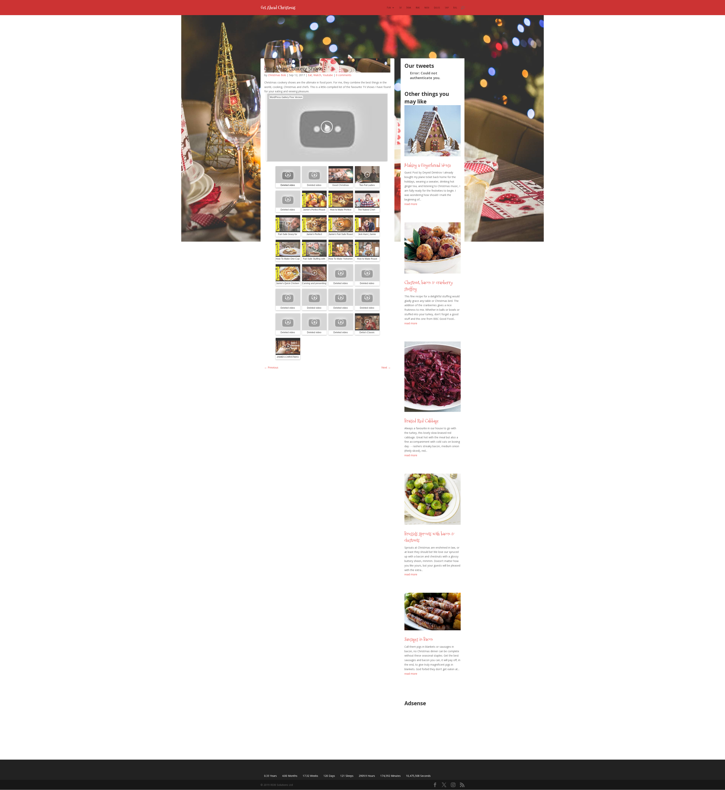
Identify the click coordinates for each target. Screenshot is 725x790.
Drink (408, 7)
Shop (447, 7)
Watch (426, 7)
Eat (400, 7)
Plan (389, 7)
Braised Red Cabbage (421, 421)
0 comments (343, 75)
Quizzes (437, 7)
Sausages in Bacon (418, 639)
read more (410, 204)
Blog (455, 7)
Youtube (328, 75)
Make (418, 7)
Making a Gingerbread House (427, 165)
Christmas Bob (277, 75)
